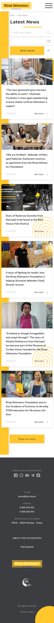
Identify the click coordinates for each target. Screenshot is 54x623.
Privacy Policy (27, 611)
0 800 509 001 (27, 507)
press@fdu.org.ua (27, 496)
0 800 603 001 (27, 511)
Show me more (27, 438)
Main (12, 15)
